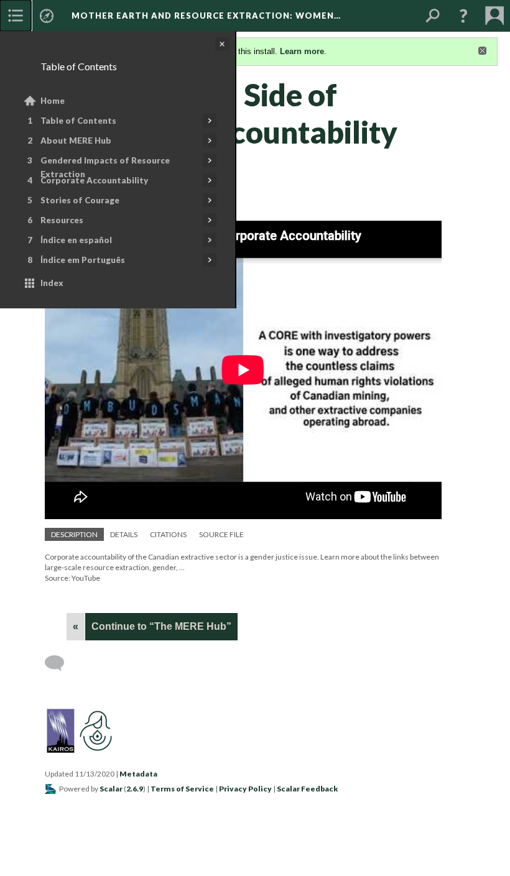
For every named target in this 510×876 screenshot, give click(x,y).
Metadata (138, 773)
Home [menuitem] (52, 101)
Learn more (302, 51)
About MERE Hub (75, 140)
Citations (168, 534)
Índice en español (76, 240)
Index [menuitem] (51, 283)
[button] (463, 15)
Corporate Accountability (94, 180)
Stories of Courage (79, 200)
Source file (221, 534)
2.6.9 (134, 788)
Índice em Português (82, 260)
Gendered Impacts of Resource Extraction (105, 167)
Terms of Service (182, 788)
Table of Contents (78, 121)
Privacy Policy (245, 788)
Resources (61, 220)
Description (74, 534)
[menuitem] (15, 15)
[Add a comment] (60, 663)
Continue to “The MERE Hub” (161, 626)
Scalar (111, 788)
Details (123, 534)
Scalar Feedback (307, 788)
